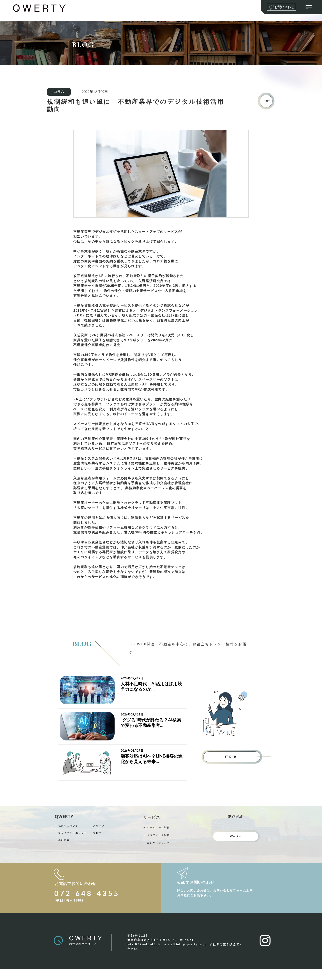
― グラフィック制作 (156, 835)
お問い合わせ (284, 7)
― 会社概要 (62, 840)
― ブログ (96, 833)
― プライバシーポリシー (71, 833)
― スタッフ (97, 826)
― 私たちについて (66, 826)
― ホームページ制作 (156, 827)
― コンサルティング (156, 843)
